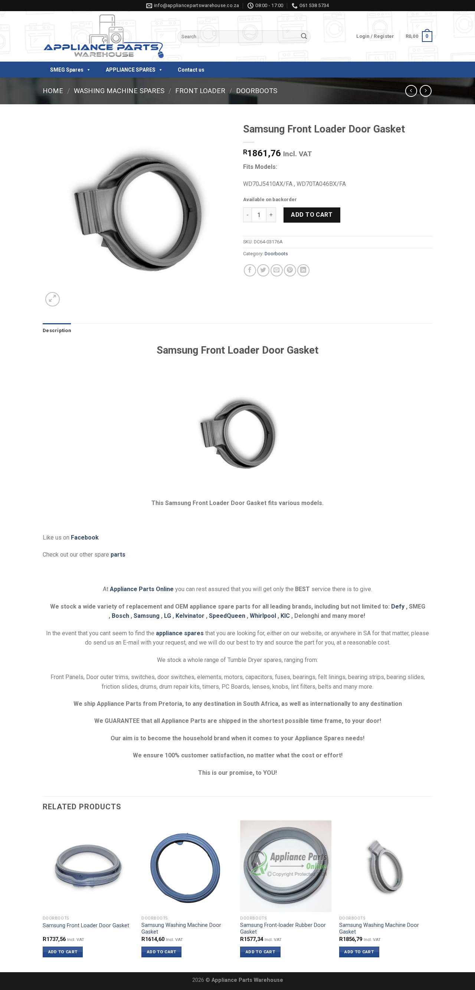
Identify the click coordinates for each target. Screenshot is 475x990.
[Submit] (304, 36)
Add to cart (311, 214)
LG (167, 615)
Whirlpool (263, 615)
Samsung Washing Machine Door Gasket (181, 928)
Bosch (120, 615)
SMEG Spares (66, 70)
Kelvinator (190, 615)
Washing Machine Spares (119, 91)
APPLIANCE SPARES (130, 70)
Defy (397, 606)
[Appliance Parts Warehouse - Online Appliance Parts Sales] (104, 36)
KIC (285, 615)
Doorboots (256, 91)
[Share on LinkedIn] (303, 270)
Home (53, 91)
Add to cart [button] (63, 951)
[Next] (430, 895)
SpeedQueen (227, 615)
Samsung (147, 615)
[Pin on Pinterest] (290, 270)
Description (57, 330)
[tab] (57, 330)
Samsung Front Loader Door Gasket (86, 925)
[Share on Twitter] (263, 270)
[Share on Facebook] (250, 270)
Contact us (191, 70)
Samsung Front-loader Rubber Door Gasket (283, 928)
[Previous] (43, 895)
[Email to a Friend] (277, 270)
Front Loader (200, 91)
